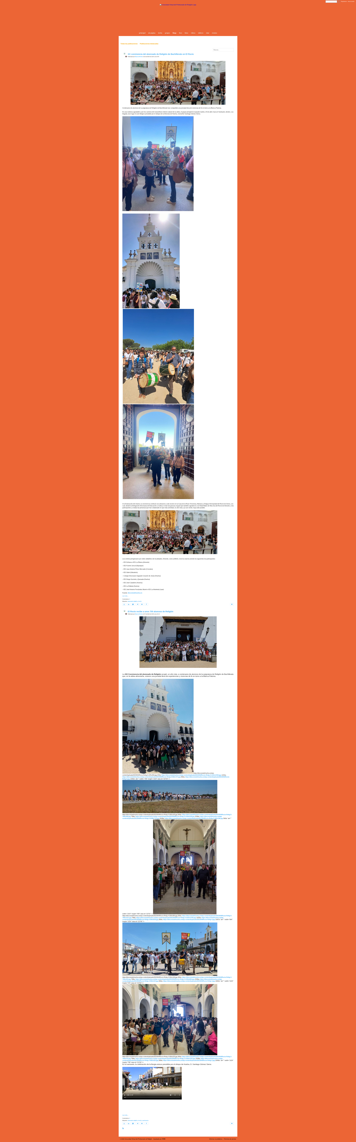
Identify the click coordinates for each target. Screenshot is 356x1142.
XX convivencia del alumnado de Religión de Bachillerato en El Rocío (161, 54)
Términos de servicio (230, 1139)
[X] (124, 604)
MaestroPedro (139, 56)
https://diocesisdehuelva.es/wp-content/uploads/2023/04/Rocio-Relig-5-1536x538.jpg (165, 816)
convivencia (145, 1120)
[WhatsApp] (133, 604)
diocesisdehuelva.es (135, 593)
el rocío (139, 601)
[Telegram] (137, 604)
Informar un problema (215, 1139)
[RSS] (123, 1128)
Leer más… (125, 596)
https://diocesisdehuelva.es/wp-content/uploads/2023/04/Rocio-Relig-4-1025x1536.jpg (166, 917)
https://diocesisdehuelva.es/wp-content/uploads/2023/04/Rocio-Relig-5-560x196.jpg (194, 818)
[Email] (142, 604)
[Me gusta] (232, 604)
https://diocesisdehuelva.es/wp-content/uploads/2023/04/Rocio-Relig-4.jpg (189, 919)
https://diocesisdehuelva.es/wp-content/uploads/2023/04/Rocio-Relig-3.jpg (189, 981)
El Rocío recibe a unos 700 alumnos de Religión (150, 611)
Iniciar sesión (351, 1)
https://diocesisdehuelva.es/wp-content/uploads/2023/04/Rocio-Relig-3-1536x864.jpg (165, 979)
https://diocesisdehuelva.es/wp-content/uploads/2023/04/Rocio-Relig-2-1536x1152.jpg (165, 1058)
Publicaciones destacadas (149, 44)
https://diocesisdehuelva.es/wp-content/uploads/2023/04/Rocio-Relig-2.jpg (189, 1060)
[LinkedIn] (128, 604)
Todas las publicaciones (129, 44)
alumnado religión (132, 601)
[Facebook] (146, 604)
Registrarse (344, 1)
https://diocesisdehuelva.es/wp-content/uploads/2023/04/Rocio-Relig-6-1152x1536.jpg (191, 775)
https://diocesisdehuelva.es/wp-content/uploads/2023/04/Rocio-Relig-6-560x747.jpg (151, 777)
